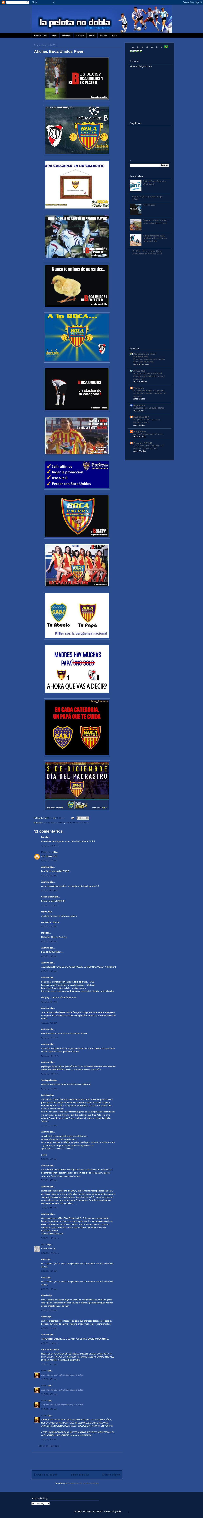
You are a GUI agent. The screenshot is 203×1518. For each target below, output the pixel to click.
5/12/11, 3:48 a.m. (49, 1125)
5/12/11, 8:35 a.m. (49, 1159)
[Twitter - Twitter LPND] (131, 51)
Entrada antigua (111, 1474)
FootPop (103, 35)
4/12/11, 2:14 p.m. (49, 1002)
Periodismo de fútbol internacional (144, 355)
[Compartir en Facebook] (87, 818)
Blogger (125, 1511)
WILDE (44, 1245)
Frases (92, 35)
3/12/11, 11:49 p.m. (50, 845)
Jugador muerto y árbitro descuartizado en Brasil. (155, 221)
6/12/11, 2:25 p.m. (49, 1271)
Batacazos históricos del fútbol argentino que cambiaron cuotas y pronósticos (148, 376)
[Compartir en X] (84, 818)
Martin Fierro (47, 852)
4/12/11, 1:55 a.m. (49, 860)
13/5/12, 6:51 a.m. (49, 1379)
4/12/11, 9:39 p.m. (49, 1023)
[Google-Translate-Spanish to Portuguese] (166, 48)
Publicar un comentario (48, 1446)
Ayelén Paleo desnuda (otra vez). (148, 434)
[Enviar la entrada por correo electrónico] (72, 818)
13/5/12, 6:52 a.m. (49, 1394)
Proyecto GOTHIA (142, 443)
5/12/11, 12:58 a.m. (50, 1074)
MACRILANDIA (141, 417)
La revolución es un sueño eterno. (148, 408)
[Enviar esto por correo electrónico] (78, 818)
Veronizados (149, 205)
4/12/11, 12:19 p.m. (50, 905)
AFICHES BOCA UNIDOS (53, 823)
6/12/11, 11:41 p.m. (50, 1343)
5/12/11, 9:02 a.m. (49, 1207)
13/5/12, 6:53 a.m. (49, 1409)
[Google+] (137, 51)
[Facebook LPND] (134, 51)
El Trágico (80, 35)
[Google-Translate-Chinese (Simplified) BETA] (133, 48)
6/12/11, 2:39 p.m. (49, 1328)
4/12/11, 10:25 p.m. (50, 1038)
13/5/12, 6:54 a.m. (49, 1439)
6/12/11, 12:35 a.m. (50, 1253)
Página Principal (40, 35)
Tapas (54, 35)
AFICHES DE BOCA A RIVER (77, 823)
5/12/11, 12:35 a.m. (50, 1056)
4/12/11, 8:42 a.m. (49, 875)
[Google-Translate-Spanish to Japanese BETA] (152, 48)
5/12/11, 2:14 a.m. (49, 1089)
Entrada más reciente (45, 1474)
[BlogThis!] (81, 818)
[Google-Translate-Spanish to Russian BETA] (161, 48)
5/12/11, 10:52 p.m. (50, 1238)
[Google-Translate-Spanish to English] (157, 48)
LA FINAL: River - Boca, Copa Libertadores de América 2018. (147, 252)
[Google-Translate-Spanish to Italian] (147, 48)
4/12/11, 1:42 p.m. (49, 926)
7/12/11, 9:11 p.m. (49, 1364)
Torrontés (138, 388)
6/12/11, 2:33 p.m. (49, 1310)
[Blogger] (141, 51)
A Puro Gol (139, 371)
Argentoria (139, 405)
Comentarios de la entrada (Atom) (83, 1483)
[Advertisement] (77, 1460)
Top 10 (114, 35)
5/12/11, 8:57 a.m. (49, 1180)
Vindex (44, 1371)
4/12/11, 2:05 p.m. (49, 941)
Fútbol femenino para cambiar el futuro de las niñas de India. (155, 238)
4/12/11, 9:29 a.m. (49, 890)
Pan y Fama (139, 431)
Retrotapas (66, 35)
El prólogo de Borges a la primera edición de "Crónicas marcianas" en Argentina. (149, 393)
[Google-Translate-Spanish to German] (142, 48)
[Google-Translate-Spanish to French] (138, 48)
